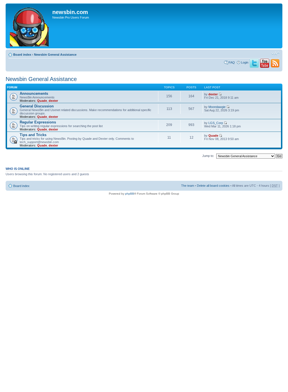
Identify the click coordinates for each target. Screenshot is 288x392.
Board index (22, 54)
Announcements (34, 93)
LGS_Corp (215, 123)
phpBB (129, 193)
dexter (53, 100)
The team (187, 185)
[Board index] (29, 26)
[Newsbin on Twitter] (254, 66)
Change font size (275, 53)
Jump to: (208, 155)
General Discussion (37, 106)
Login (244, 62)
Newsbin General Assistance (55, 54)
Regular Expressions (38, 122)
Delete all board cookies (213, 185)
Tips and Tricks (33, 135)
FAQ (232, 62)
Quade (42, 100)
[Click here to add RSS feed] (275, 66)
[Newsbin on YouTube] (264, 66)
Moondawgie (217, 107)
